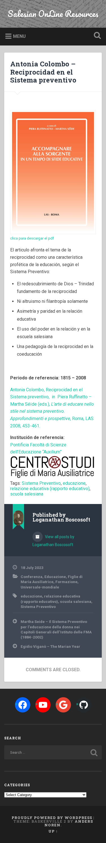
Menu (19, 36)
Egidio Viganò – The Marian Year (50, 646)
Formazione (66, 581)
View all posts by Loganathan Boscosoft (53, 541)
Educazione (55, 576)
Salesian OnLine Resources (53, 14)
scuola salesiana (26, 494)
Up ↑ (53, 831)
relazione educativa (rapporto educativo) (50, 488)
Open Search (96, 36)
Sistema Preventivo (41, 483)
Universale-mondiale (40, 587)
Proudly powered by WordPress (52, 817)
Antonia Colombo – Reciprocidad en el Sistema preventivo (43, 72)
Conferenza (31, 576)
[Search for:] (53, 752)
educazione (74, 483)
